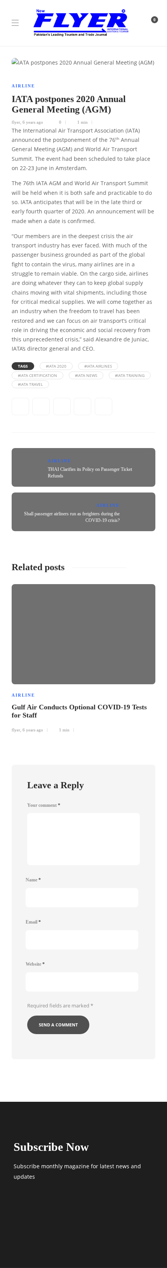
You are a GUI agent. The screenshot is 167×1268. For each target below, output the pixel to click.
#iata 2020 (56, 366)
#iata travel (30, 384)
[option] (83, 657)
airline (23, 86)
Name (33, 880)
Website (35, 964)
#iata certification (37, 375)
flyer (16, 122)
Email (33, 922)
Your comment (43, 805)
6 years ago (33, 122)
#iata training (129, 375)
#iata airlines (98, 366)
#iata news (86, 375)
